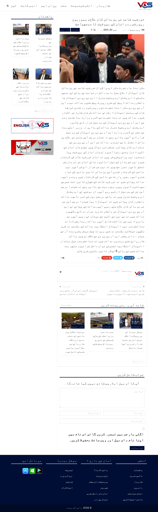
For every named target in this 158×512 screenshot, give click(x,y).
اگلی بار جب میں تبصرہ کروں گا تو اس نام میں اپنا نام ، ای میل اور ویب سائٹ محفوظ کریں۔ (106, 437)
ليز (14, 5)
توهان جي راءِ (101, 500)
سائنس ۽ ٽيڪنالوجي (133, 500)
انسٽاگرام (67, 488)
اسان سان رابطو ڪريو (97, 494)
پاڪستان (75, 29)
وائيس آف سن (102, 470)
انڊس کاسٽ (29, 5)
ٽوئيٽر (69, 482)
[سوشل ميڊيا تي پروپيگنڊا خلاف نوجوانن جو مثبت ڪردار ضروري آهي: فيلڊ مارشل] (130, 321)
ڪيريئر (104, 488)
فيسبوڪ (69, 470)
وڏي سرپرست (102, 476)
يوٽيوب (66, 475)
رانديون (138, 488)
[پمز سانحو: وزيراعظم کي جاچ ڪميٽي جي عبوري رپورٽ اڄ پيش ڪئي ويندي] (101, 321)
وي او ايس (49, 5)
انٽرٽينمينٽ (81, 5)
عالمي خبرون (136, 476)
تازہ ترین (65, 29)
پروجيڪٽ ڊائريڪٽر (98, 482)
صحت (64, 5)
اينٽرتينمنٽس (135, 494)
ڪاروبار (103, 5)
